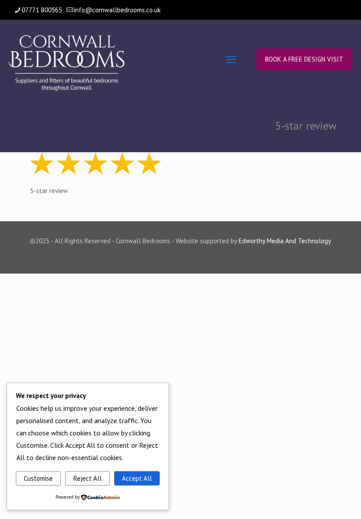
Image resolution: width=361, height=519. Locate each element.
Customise (38, 478)
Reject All (88, 478)
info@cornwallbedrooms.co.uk (117, 10)
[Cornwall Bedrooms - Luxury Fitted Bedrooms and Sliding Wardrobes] (67, 59)
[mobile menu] (231, 59)
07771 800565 (42, 10)
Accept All (137, 478)
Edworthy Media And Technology (285, 241)
